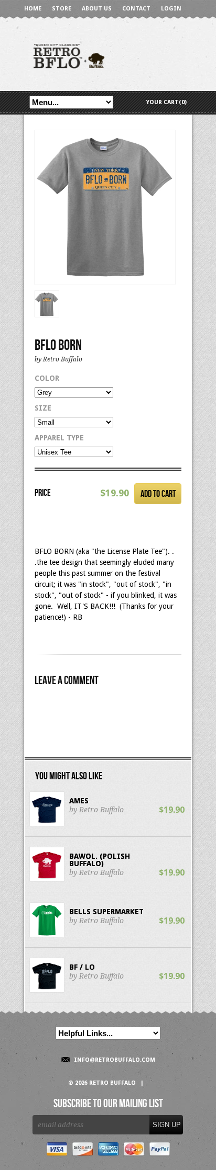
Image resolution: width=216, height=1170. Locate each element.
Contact (136, 8)
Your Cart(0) (166, 102)
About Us (97, 8)
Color (47, 378)
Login (171, 8)
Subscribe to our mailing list (108, 1104)
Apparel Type (59, 437)
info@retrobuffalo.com (114, 1060)
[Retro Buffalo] (108, 55)
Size (43, 408)
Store (61, 8)
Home (32, 8)
